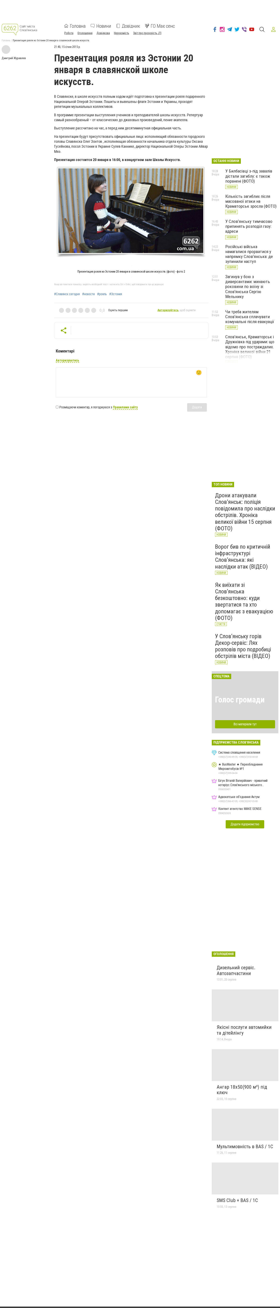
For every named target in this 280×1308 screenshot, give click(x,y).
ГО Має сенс (163, 26)
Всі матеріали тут (245, 724)
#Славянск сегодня (67, 294)
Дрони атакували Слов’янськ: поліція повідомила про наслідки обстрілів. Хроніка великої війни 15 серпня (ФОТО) (245, 512)
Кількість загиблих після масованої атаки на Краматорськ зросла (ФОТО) (251, 201)
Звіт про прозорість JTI (147, 33)
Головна (78, 26)
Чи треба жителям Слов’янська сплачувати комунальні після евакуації (249, 316)
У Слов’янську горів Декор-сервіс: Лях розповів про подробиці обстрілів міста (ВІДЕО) (243, 646)
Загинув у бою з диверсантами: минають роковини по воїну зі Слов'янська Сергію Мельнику (247, 286)
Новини (103, 26)
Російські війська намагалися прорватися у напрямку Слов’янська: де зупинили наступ (249, 254)
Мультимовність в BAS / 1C (245, 1146)
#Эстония (115, 294)
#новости (88, 294)
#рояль (102, 294)
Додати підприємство (245, 824)
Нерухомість (121, 33)
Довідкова (103, 33)
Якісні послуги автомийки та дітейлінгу (244, 1030)
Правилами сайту (125, 407)
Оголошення (84, 33)
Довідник (131, 26)
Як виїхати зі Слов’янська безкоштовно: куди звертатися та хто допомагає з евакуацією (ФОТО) (244, 601)
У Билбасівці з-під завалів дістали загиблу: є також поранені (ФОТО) (248, 176)
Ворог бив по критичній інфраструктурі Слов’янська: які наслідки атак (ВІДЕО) (242, 556)
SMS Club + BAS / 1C (237, 1200)
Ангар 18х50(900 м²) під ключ (242, 1090)
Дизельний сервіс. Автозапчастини (236, 970)
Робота (68, 33)
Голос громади (240, 700)
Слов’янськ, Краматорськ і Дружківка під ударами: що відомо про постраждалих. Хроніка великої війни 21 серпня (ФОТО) (249, 346)
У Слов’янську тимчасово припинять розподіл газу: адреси (248, 226)
